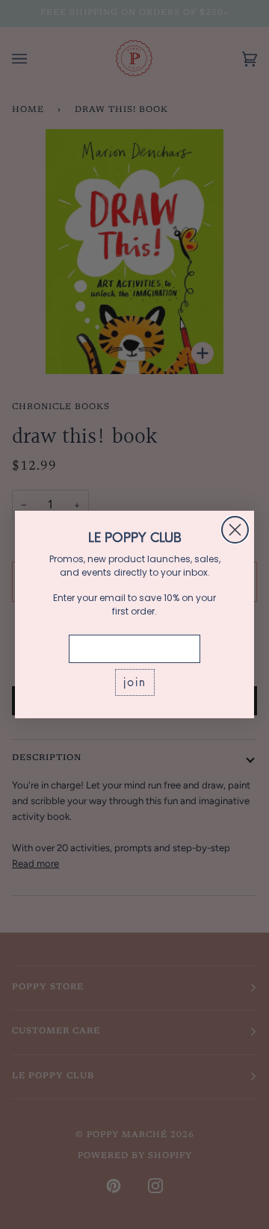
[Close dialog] (235, 530)
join (134, 682)
